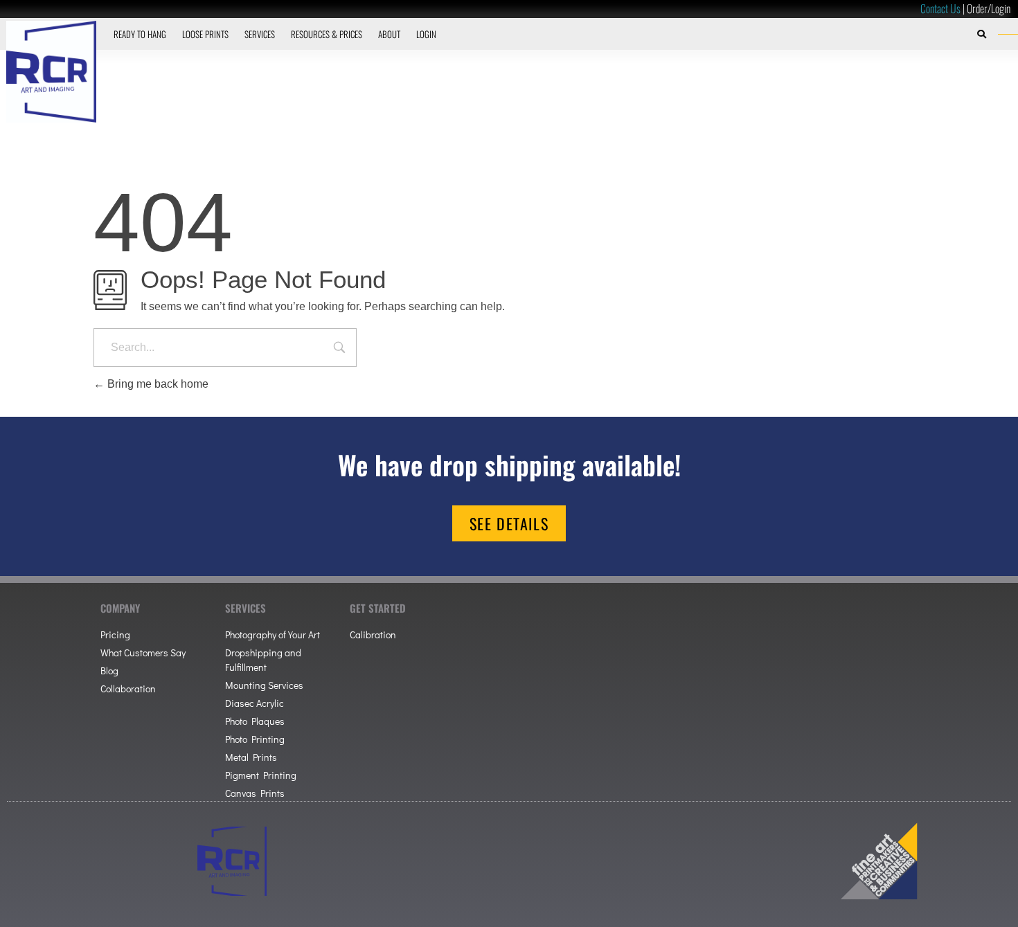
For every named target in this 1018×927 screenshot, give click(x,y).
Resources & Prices (326, 34)
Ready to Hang (140, 34)
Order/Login (988, 8)
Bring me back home (156, 384)
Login (426, 34)
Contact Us (940, 8)
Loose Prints (205, 34)
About (389, 34)
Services (259, 34)
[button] (982, 34)
